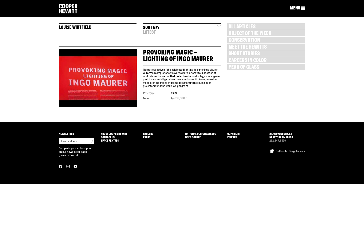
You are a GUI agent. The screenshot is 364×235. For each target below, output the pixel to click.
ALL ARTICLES (242, 27)
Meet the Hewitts (248, 47)
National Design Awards (200, 134)
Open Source (193, 137)
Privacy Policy (68, 155)
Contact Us (108, 137)
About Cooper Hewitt (114, 134)
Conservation (244, 40)
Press (146, 137)
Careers (148, 134)
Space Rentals (110, 140)
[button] (297, 8)
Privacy (232, 137)
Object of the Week (250, 34)
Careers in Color (248, 60)
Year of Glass (244, 67)
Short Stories (244, 54)
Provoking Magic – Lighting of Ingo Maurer (178, 56)
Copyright (233, 134)
